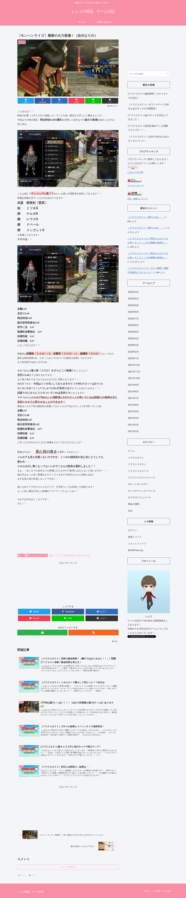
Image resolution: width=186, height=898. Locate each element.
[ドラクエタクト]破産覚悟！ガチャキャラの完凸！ (148, 95)
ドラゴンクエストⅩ (138, 470)
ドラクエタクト (136, 457)
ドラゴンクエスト (137, 464)
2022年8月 (133, 311)
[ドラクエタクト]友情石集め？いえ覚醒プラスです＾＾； (148, 127)
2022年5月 (133, 331)
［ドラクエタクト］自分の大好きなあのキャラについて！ (148, 138)
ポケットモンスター (138, 484)
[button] (110, 101)
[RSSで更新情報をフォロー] (93, 632)
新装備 (68, 555)
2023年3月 (133, 291)
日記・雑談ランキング (137, 198)
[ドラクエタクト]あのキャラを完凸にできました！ (148, 117)
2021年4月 (133, 417)
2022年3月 (133, 344)
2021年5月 (133, 411)
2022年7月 (133, 318)
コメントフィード (137, 543)
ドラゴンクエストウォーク (141, 477)
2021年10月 (134, 378)
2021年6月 (133, 404)
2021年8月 (133, 391)
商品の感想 (133, 503)
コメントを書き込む (68, 867)
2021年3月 (133, 424)
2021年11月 (134, 371)
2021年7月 (133, 398)
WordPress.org (135, 550)
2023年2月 (133, 298)
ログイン (132, 530)
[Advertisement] (68, 582)
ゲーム (22, 555)
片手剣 (87, 555)
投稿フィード (135, 536)
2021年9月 (133, 384)
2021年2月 (133, 431)
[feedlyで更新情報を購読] (42, 632)
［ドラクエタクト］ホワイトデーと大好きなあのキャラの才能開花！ (148, 106)
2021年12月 (134, 364)
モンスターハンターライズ (38, 555)
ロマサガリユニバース (139, 497)
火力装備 (78, 555)
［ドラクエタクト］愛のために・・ (145, 217)
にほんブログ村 (135, 172)
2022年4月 (133, 338)
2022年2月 (133, 351)
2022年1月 (133, 358)
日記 (130, 510)
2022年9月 (133, 305)
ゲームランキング (135, 185)
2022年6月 (133, 325)
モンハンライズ (57, 555)
